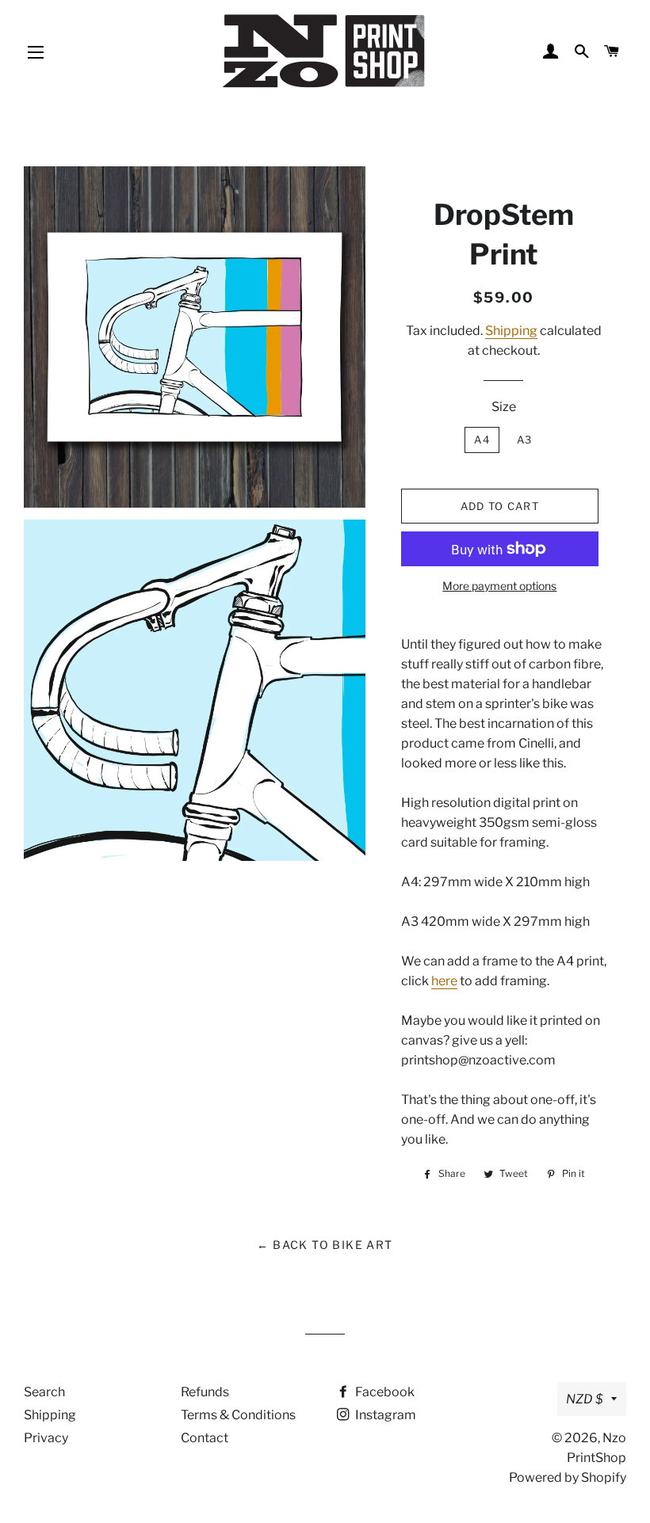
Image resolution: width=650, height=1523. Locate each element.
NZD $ (584, 1399)
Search (44, 1391)
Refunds (205, 1391)
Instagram (384, 1414)
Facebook (384, 1391)
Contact (204, 1437)
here (444, 980)
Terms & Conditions (238, 1414)
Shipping (511, 330)
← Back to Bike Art (324, 1244)
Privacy (46, 1437)
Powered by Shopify (567, 1477)
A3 (525, 439)
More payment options (499, 585)
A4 (482, 439)
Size (503, 406)
